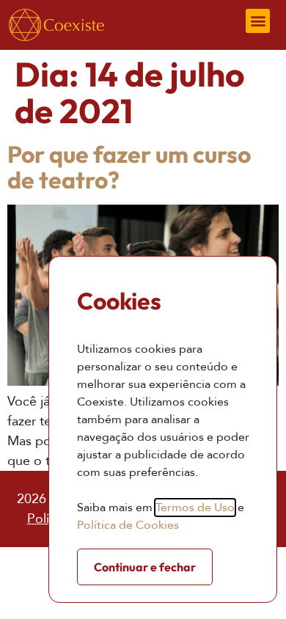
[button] (258, 21)
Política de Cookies (128, 525)
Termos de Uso (195, 507)
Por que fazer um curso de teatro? (129, 166)
